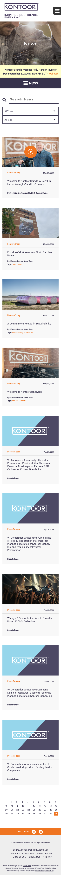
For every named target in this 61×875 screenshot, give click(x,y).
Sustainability (17, 332)
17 (45, 805)
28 (51, 809)
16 (40, 805)
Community (17, 264)
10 (6, 805)
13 (23, 805)
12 (17, 805)
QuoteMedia (27, 865)
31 (12, 813)
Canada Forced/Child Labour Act (30, 849)
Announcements (19, 400)
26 (40, 809)
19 (56, 805)
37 (45, 813)
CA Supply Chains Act (22, 853)
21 (12, 809)
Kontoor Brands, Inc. (25, 842)
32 (17, 813)
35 (34, 813)
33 (23, 813)
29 (56, 809)
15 (34, 805)
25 (34, 809)
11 (12, 805)
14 (28, 805)
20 (6, 809)
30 (6, 813)
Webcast (53, 73)
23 (23, 809)
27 (45, 809)
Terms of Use (19, 856)
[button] (30, 152)
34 (28, 813)
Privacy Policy (44, 853)
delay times (18, 868)
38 (51, 813)
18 (51, 805)
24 (28, 809)
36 (40, 813)
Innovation (28, 332)
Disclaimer (35, 856)
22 (17, 809)
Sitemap (47, 856)
